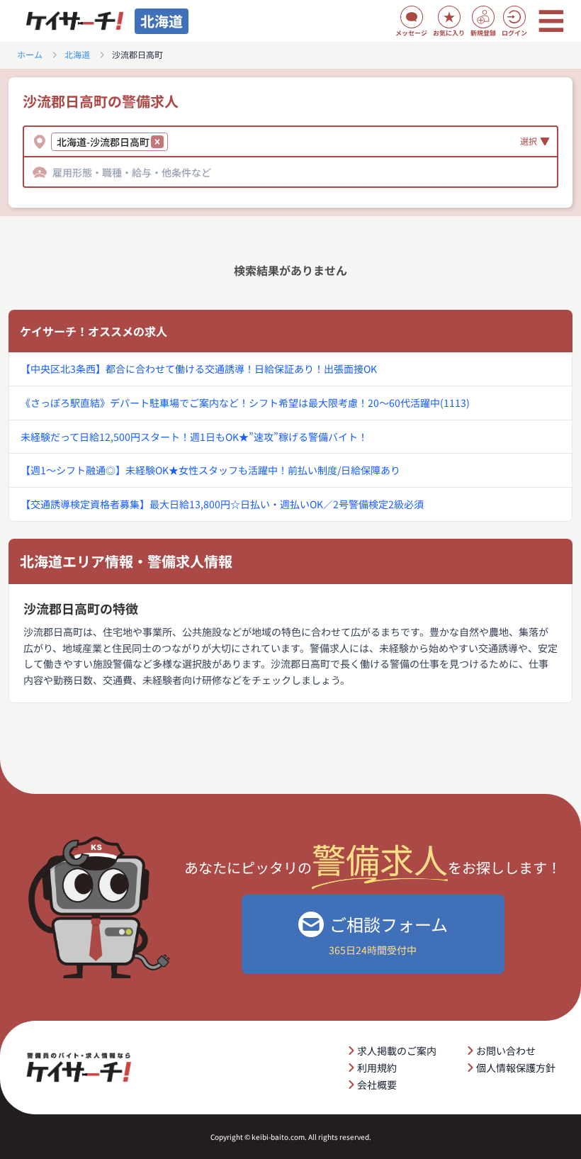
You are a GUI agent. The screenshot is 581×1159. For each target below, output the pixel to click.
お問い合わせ (506, 1050)
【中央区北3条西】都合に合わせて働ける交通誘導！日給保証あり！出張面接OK (199, 369)
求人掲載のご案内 (396, 1050)
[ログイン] (514, 17)
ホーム (30, 54)
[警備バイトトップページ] (74, 21)
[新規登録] (483, 17)
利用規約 (377, 1067)
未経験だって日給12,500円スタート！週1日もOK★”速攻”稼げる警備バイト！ (194, 437)
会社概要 (377, 1084)
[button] (157, 141)
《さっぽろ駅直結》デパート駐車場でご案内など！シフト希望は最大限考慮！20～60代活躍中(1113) (245, 403)
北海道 (77, 54)
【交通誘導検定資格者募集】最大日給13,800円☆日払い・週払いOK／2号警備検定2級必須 (222, 504)
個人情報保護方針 (515, 1067)
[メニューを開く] (551, 21)
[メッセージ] (411, 17)
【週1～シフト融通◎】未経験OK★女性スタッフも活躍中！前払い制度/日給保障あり (210, 470)
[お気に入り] (449, 17)
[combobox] (173, 142)
